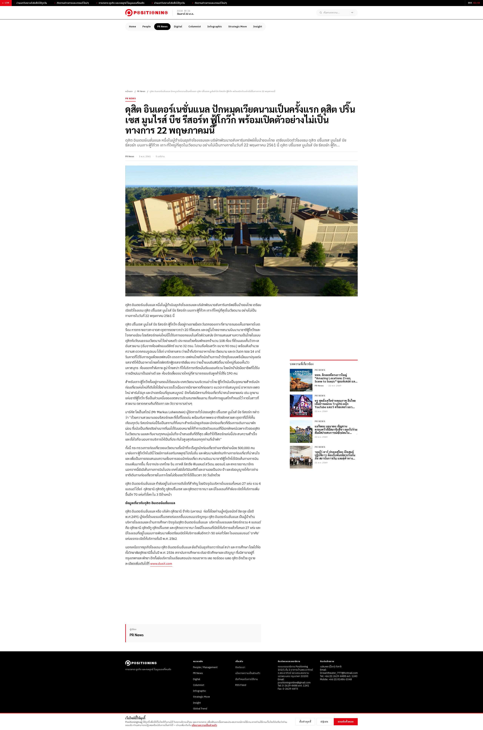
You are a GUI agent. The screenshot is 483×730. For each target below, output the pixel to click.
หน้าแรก (129, 91)
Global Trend (200, 709)
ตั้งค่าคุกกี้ (305, 722)
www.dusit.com (161, 563)
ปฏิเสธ (324, 722)
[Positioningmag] (146, 12)
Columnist (194, 27)
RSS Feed (240, 685)
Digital (178, 27)
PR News (162, 27)
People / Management (205, 667)
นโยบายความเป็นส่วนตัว (247, 673)
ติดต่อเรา (240, 667)
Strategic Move (237, 27)
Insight (257, 27)
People (146, 27)
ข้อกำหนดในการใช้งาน (246, 679)
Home (132, 27)
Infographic (214, 27)
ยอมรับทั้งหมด (346, 722)
